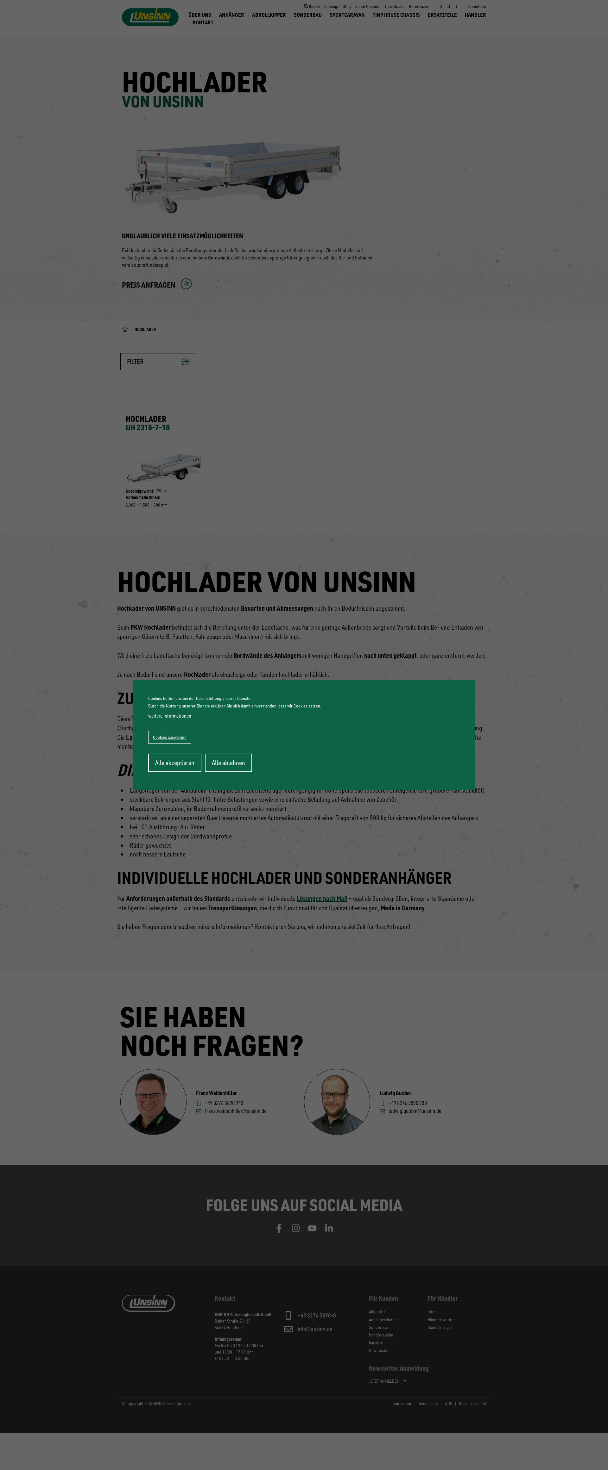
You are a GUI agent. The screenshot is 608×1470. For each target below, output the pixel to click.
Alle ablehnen (228, 763)
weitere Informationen (169, 716)
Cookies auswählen (170, 737)
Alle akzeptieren (174, 763)
